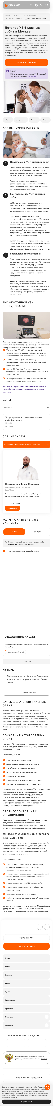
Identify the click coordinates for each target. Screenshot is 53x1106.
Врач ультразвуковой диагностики (17, 487)
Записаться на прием (26, 62)
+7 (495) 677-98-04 (41, 5)
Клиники (34, 120)
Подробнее (12, 508)
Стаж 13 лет (9, 490)
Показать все (26, 661)
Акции (45, 120)
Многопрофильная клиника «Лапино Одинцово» (23, 494)
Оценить (44, 1059)
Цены (8, 120)
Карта (14, 532)
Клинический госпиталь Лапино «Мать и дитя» (22, 497)
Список (37, 532)
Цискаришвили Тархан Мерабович (22, 484)
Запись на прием (26, 946)
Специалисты (21, 120)
